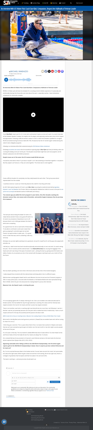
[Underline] (17, 378)
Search (62, 410)
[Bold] (13, 378)
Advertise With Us (82, 422)
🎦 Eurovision (30, 412)
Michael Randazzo (19, 71)
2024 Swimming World (37, 416)
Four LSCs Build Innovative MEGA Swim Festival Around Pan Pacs (78, 209)
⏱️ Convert (62, 3)
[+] (33, 377)
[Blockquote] (25, 378)
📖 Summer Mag (35, 3)
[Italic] (15, 378)
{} (30, 377)
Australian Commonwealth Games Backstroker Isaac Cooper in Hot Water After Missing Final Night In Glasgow (78, 233)
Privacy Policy (72, 422)
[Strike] (19, 378)
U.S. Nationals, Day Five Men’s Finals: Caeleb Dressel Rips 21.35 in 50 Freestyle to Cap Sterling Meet (78, 241)
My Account (79, 3)
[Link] (29, 378)
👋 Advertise (53, 3)
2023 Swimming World (37, 420)
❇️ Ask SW (45, 3)
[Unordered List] (23, 378)
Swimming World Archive (37, 418)
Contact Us (57, 422)
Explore (29, 414)
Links (66, 410)
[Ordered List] (21, 378)
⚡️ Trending (25, 3)
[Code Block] (27, 378)
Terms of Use (50, 390)
